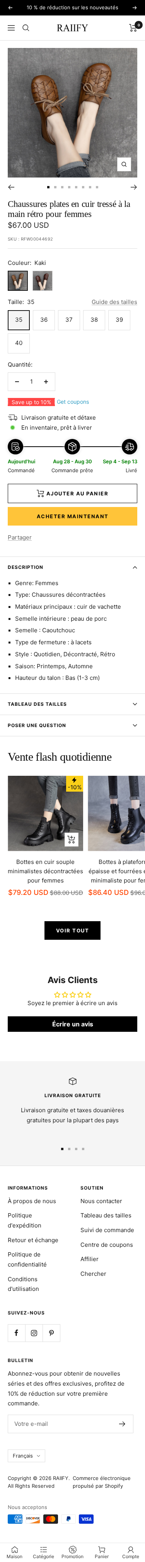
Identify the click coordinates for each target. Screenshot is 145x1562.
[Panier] (133, 28)
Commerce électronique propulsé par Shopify (102, 1482)
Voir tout (72, 930)
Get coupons (73, 401)
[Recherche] (25, 27)
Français (23, 1456)
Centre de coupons (106, 1244)
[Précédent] (11, 187)
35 (18, 319)
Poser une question (37, 725)
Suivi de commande (107, 1230)
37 (69, 319)
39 (119, 319)
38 (94, 319)
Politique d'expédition (24, 1220)
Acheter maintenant (73, 516)
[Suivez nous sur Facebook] (16, 1333)
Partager (20, 537)
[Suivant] (134, 187)
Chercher (93, 1273)
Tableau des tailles (37, 704)
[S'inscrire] (122, 1424)
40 (18, 343)
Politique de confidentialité (27, 1259)
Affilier (89, 1259)
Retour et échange (33, 1240)
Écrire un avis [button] (72, 1024)
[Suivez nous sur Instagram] (34, 1333)
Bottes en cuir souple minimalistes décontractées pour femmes (45, 871)
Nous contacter (101, 1201)
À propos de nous (32, 1201)
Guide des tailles (114, 302)
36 (44, 319)
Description (25, 567)
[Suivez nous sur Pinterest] (51, 1333)
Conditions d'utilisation (23, 1284)
